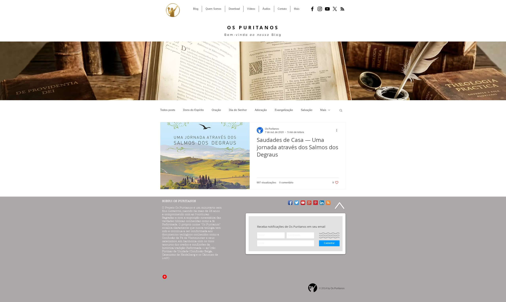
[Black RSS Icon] (342, 9)
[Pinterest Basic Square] (315, 202)
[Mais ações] (338, 130)
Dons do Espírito (193, 109)
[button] (341, 111)
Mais (323, 109)
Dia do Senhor (238, 109)
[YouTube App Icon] (303, 202)
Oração (216, 109)
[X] (335, 9)
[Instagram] (320, 9)
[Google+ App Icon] (309, 202)
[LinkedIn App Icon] (322, 202)
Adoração (261, 109)
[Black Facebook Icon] (312, 9)
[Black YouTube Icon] (327, 9)
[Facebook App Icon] (290, 202)
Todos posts (167, 109)
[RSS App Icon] (328, 202)
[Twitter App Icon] (296, 202)
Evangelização (284, 109)
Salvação (306, 109)
